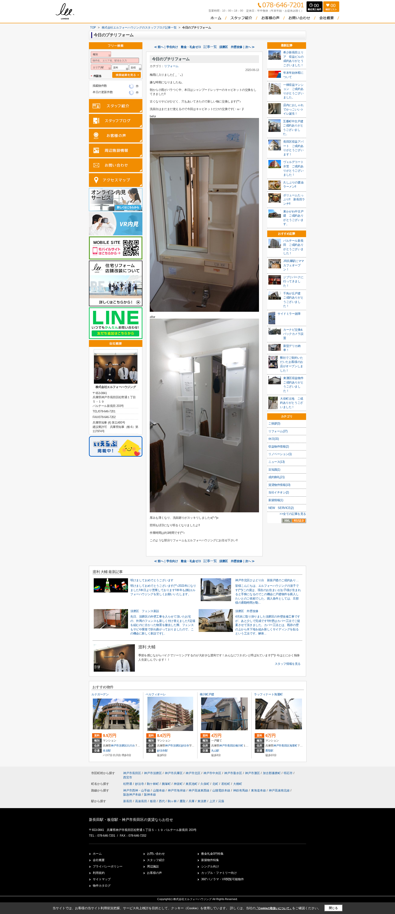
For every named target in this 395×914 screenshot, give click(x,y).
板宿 (153, 801)
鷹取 (183, 801)
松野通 (128, 784)
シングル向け (210, 866)
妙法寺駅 (162, 750)
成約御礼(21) (276, 477)
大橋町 (237, 784)
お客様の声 (154, 873)
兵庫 (192, 801)
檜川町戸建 (207, 694)
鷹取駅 (269, 750)
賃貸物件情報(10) (279, 485)
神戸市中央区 (212, 773)
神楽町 (179, 784)
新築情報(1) (275, 500)
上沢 (212, 801)
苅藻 (221, 801)
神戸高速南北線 (280, 790)
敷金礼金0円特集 (212, 853)
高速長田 (141, 801)
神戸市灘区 (252, 773)
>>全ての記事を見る (293, 514)
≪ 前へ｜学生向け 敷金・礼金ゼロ (177, 47)
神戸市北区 (193, 773)
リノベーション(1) (280, 454)
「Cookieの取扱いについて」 (274, 908)
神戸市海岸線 (177, 790)
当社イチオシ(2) (278, 492)
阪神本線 (150, 794)
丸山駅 (215, 750)
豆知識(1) (274, 469)
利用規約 (99, 873)
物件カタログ (102, 885)
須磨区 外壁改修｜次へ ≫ (237, 47)
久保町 (205, 784)
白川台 (131, 745)
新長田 (127, 801)
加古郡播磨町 (272, 773)
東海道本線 (259, 790)
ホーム (97, 853)
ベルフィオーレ (156, 694)
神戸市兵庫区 (174, 773)
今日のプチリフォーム (171, 59)
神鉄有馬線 (241, 790)
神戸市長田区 (227, 745)
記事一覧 (210, 47)
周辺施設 (153, 866)
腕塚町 (167, 784)
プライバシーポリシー (108, 866)
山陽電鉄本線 (221, 790)
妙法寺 (185, 745)
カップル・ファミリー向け (219, 873)
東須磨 (202, 801)
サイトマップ (102, 879)
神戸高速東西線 (199, 790)
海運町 (293, 745)
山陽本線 (159, 790)
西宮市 (127, 777)
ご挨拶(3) (274, 423)
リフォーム (171, 66)
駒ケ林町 (153, 784)
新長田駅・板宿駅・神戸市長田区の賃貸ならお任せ (131, 820)
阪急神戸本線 (132, 794)
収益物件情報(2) (278, 446)
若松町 (226, 784)
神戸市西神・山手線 (137, 790)
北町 (215, 784)
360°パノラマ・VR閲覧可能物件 (222, 879)
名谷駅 (107, 750)
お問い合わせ (156, 853)
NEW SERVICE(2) (281, 508)
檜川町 (239, 745)
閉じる (333, 908)
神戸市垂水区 (233, 773)
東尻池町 (192, 784)
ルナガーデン (100, 694)
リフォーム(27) (277, 431)
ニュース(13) (276, 462)
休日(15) (273, 438)
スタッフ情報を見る (288, 663)
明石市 (288, 773)
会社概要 (99, 860)
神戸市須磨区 (119, 745)
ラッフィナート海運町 (268, 694)
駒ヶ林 (172, 801)
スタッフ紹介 (156, 860)
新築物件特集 (210, 860)
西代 (162, 801)
